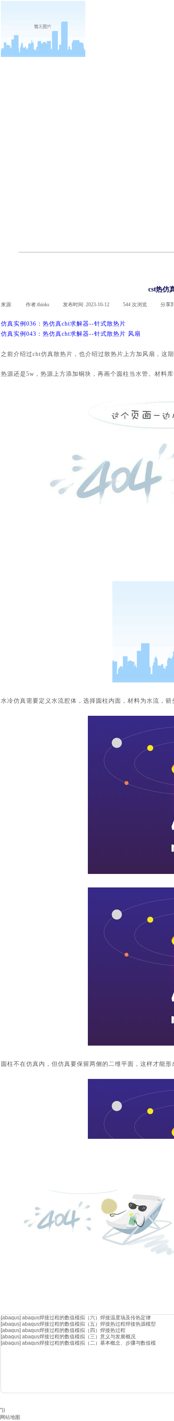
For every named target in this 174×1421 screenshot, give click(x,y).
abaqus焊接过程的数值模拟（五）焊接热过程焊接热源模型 (89, 1324)
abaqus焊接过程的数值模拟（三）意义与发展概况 (79, 1337)
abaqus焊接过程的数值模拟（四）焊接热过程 (73, 1330)
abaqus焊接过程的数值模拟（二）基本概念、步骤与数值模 (89, 1343)
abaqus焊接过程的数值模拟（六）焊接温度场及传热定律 (86, 1318)
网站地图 (10, 1417)
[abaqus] (11, 1318)
